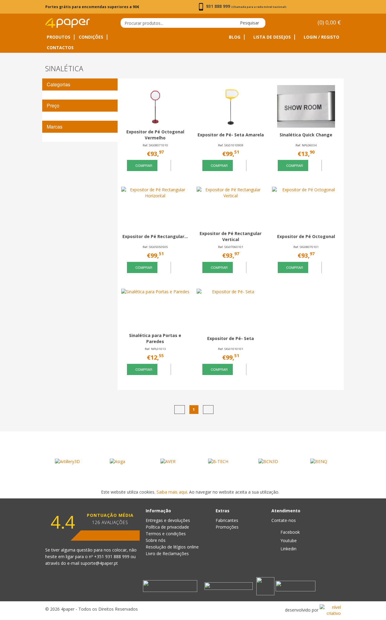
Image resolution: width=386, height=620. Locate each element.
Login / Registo (320, 37)
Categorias (58, 84)
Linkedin (287, 549)
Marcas (54, 126)
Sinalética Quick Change (306, 135)
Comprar (143, 165)
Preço (53, 105)
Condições (91, 37)
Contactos (60, 47)
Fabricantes (227, 520)
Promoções (227, 527)
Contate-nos (283, 520)
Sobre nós (156, 540)
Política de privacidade (167, 527)
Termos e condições (166, 533)
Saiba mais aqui (172, 492)
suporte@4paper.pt (99, 563)
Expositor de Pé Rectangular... (155, 236)
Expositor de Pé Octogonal (306, 236)
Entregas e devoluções (168, 520)
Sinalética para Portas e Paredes (155, 338)
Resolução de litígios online (172, 547)
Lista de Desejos (271, 37)
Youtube (288, 540)
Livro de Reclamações (167, 553)
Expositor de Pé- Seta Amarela (231, 135)
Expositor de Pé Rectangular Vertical (230, 236)
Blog (234, 37)
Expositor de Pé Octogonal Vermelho (155, 135)
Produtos (58, 37)
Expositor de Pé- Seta (230, 338)
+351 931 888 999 (112, 556)
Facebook (289, 532)
